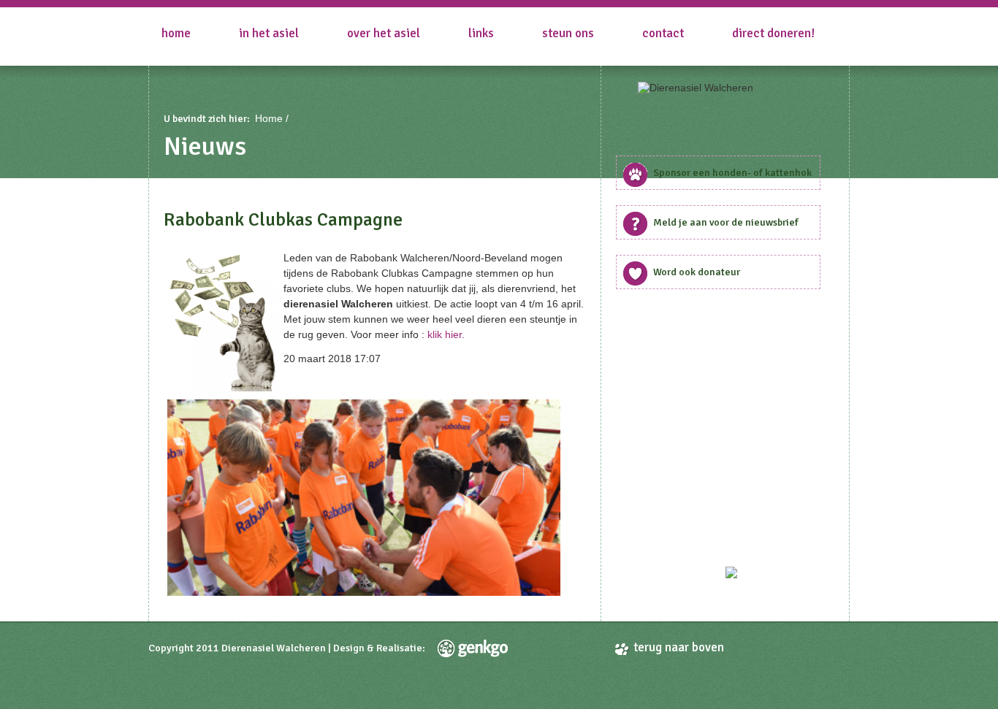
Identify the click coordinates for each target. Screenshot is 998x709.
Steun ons (568, 33)
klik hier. (446, 334)
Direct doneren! (773, 33)
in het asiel (269, 33)
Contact (663, 33)
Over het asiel (383, 33)
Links (481, 33)
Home (176, 33)
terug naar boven (678, 647)
